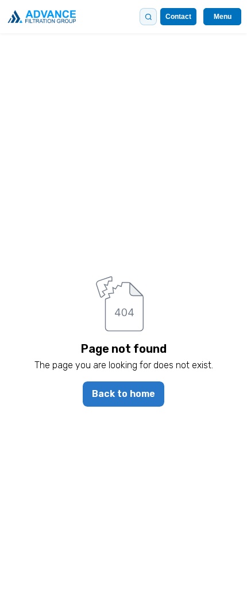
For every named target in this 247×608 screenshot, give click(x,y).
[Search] (148, 16)
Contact (178, 17)
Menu (222, 17)
